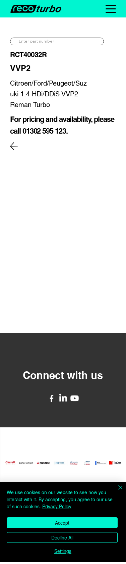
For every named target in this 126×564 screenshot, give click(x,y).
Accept (62, 522)
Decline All (62, 537)
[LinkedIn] (63, 398)
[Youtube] (74, 398)
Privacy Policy (56, 506)
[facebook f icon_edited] (52, 398)
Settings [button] (62, 551)
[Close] (116, 491)
